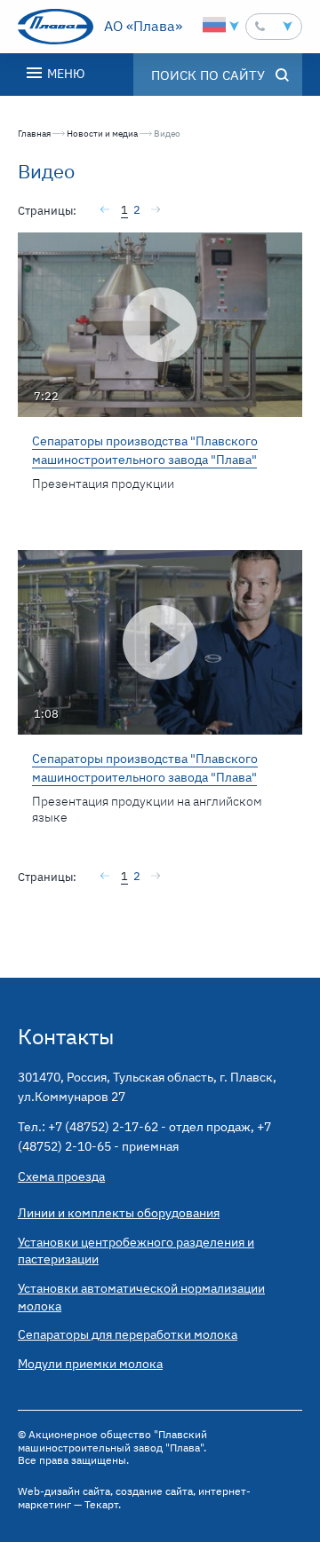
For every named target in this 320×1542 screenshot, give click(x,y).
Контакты (66, 1036)
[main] (160, 537)
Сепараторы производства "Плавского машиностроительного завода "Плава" (145, 450)
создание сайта (154, 1491)
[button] (273, 26)
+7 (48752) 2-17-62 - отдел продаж (149, 1127)
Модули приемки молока (90, 1364)
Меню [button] (64, 74)
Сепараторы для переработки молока (127, 1334)
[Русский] (214, 25)
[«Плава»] (55, 26)
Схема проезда (61, 1176)
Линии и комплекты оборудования (119, 1213)
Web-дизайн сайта (64, 1491)
